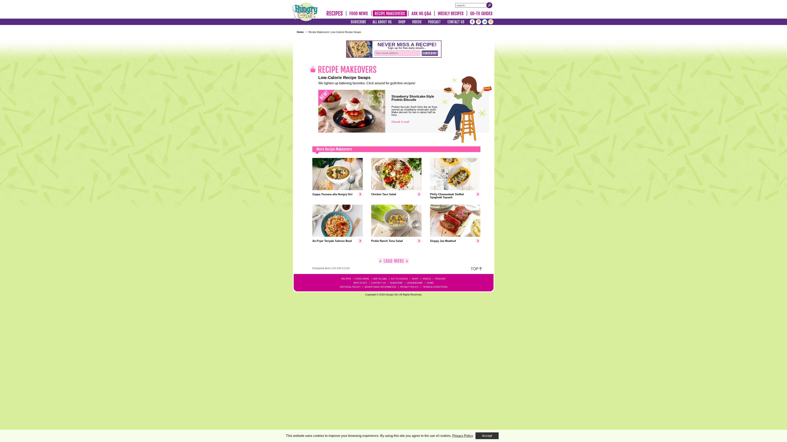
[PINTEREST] (478, 21)
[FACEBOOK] (472, 21)
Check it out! (400, 121)
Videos (417, 22)
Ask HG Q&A (421, 13)
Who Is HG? (360, 283)
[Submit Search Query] (489, 5)
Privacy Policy (409, 287)
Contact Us (456, 22)
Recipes (334, 13)
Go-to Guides (399, 278)
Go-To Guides (481, 13)
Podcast (434, 22)
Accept (487, 435)
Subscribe (358, 22)
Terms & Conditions (435, 287)
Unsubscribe (415, 283)
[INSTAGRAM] (490, 21)
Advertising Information (380, 287)
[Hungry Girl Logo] (304, 12)
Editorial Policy (350, 287)
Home (430, 283)
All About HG (382, 22)
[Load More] (393, 262)
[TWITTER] (484, 21)
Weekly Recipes (450, 13)
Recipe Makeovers (390, 13)
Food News (358, 13)
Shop (401, 22)
